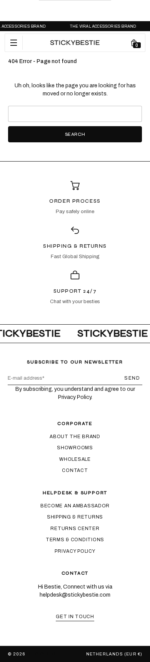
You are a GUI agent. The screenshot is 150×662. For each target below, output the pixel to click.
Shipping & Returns (75, 517)
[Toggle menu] (14, 43)
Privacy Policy (75, 551)
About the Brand (75, 436)
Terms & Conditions (75, 539)
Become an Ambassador (75, 506)
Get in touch (75, 616)
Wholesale (74, 459)
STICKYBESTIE (45, 654)
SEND (132, 378)
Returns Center (74, 528)
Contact (75, 470)
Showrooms (75, 447)
